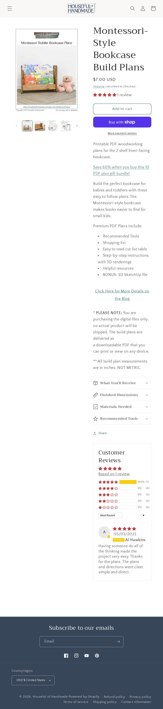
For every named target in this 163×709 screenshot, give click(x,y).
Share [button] (102, 433)
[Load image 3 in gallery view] (53, 126)
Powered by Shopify (84, 696)
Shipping (99, 86)
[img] (124, 529)
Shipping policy (105, 702)
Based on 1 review (114, 474)
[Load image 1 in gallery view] (27, 126)
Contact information (136, 702)
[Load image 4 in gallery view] (65, 126)
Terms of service (76, 702)
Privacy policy (140, 697)
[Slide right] (77, 126)
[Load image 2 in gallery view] (40, 126)
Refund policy (114, 697)
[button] (10, 8)
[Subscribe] (118, 641)
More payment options (122, 133)
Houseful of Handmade (50, 696)
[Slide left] (16, 126)
